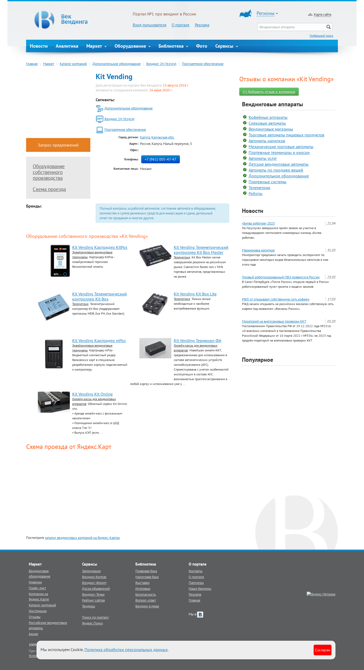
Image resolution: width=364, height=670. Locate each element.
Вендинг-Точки (93, 594)
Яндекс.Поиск (92, 623)
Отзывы (35, 616)
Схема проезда (49, 189)
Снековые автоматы (267, 123)
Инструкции (38, 610)
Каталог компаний (73, 63)
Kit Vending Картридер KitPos (99, 247)
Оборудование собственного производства (49, 172)
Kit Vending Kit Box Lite (195, 294)
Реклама (202, 24)
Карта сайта (322, 14)
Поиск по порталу (95, 617)
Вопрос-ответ (145, 600)
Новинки (35, 582)
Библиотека (172, 46)
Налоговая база (147, 576)
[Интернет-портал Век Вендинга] (79, 20)
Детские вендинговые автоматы (279, 164)
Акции (33, 633)
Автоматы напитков (267, 140)
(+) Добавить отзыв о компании (269, 91)
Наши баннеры (200, 588)
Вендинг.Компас (94, 576)
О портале (180, 24)
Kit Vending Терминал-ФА (197, 340)
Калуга (145, 137)
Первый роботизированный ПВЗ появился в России (280, 277)
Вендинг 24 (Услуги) (161, 63)
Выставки (142, 582)
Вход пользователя (149, 24)
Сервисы (225, 46)
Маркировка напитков (258, 250)
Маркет (94, 46)
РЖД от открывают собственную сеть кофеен (275, 299)
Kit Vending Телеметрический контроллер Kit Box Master (201, 250)
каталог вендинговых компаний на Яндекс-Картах (82, 537)
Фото (201, 46)
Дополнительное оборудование (116, 63)
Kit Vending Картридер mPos (99, 340)
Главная (32, 63)
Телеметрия (259, 187)
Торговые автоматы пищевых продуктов (286, 134)
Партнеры (196, 582)
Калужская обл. (163, 137)
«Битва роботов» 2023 (258, 223)
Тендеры (88, 606)
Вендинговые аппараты (272, 104)
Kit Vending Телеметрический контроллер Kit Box (99, 296)
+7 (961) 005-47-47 (160, 159)
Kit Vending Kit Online (92, 394)
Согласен (322, 649)
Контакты (196, 571)
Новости (39, 46)
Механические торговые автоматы (281, 146)
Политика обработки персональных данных (126, 649)
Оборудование (131, 46)
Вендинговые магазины (271, 129)
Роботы (255, 193)
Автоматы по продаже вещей (276, 170)
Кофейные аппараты (268, 117)
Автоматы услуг (263, 158)
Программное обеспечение (203, 63)
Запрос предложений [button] (58, 145)
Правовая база (146, 571)
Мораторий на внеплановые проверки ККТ (274, 321)
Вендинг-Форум (94, 582)
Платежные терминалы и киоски (279, 152)
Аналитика (67, 46)
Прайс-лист (37, 588)
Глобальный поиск (321, 36)
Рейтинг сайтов (93, 600)
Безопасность (145, 594)
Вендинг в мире (147, 606)
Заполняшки (91, 571)
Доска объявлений (96, 588)
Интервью (142, 588)
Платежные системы (267, 181)
